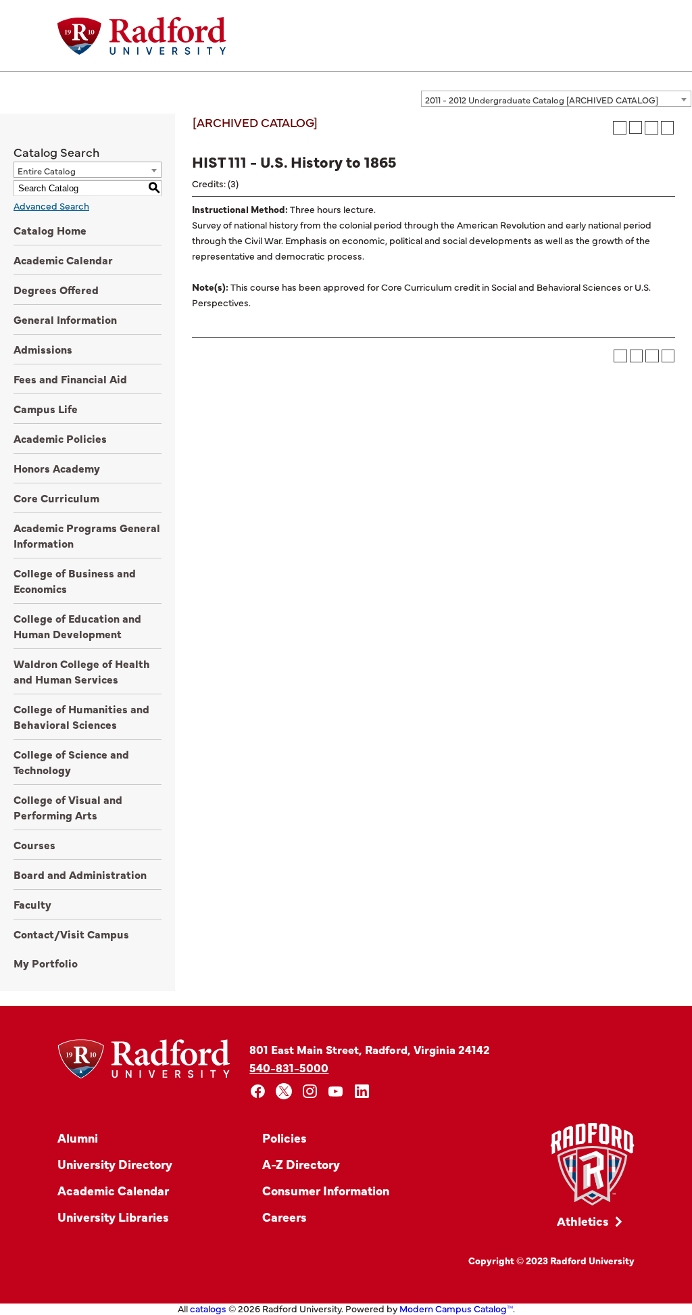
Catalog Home (50, 229)
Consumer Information (325, 1190)
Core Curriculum (56, 497)
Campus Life (46, 408)
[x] (284, 1091)
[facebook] (257, 1091)
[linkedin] (361, 1091)
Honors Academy (57, 467)
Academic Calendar (63, 259)
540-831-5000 (288, 1067)
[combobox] (556, 99)
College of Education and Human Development (77, 626)
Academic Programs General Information (87, 535)
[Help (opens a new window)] (667, 128)
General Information (65, 319)
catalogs (208, 1308)
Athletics (583, 1220)
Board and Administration (80, 874)
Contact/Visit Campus (71, 933)
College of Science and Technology (71, 761)
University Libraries (113, 1216)
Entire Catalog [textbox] (47, 170)
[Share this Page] (635, 127)
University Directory (114, 1163)
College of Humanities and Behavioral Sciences (81, 716)
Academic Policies (60, 438)
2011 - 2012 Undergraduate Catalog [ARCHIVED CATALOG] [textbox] (541, 99)
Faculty (32, 903)
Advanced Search (51, 205)
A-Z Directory (301, 1163)
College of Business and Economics (75, 580)
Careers (284, 1216)
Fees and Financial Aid (70, 378)
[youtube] (336, 1091)
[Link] (592, 1164)
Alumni (77, 1137)
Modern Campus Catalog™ (456, 1308)
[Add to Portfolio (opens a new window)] (619, 128)
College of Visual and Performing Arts (68, 807)
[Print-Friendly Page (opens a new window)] (651, 128)
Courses (34, 844)
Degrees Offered (56, 289)
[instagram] (309, 1091)
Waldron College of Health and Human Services (82, 671)
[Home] (141, 36)
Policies (284, 1137)
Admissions (43, 348)
